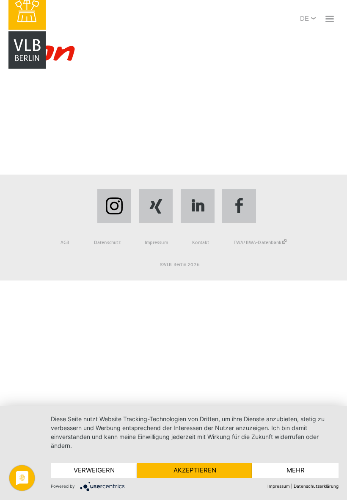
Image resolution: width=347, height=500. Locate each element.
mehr (295, 470)
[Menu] (329, 19)
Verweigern (94, 470)
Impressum (156, 242)
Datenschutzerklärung (316, 486)
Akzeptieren (195, 470)
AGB (65, 242)
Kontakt (200, 242)
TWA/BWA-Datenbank (257, 242)
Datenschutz (107, 242)
